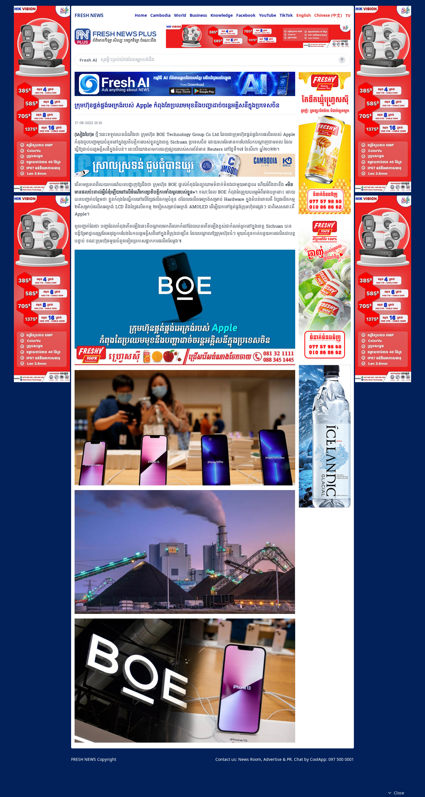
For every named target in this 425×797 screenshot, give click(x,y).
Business (198, 15)
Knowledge (221, 15)
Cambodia (160, 15)
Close (399, 793)
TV (347, 15)
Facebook (246, 15)
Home (141, 15)
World (180, 15)
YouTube (267, 15)
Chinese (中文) (328, 15)
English (303, 15)
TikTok (286, 15)
